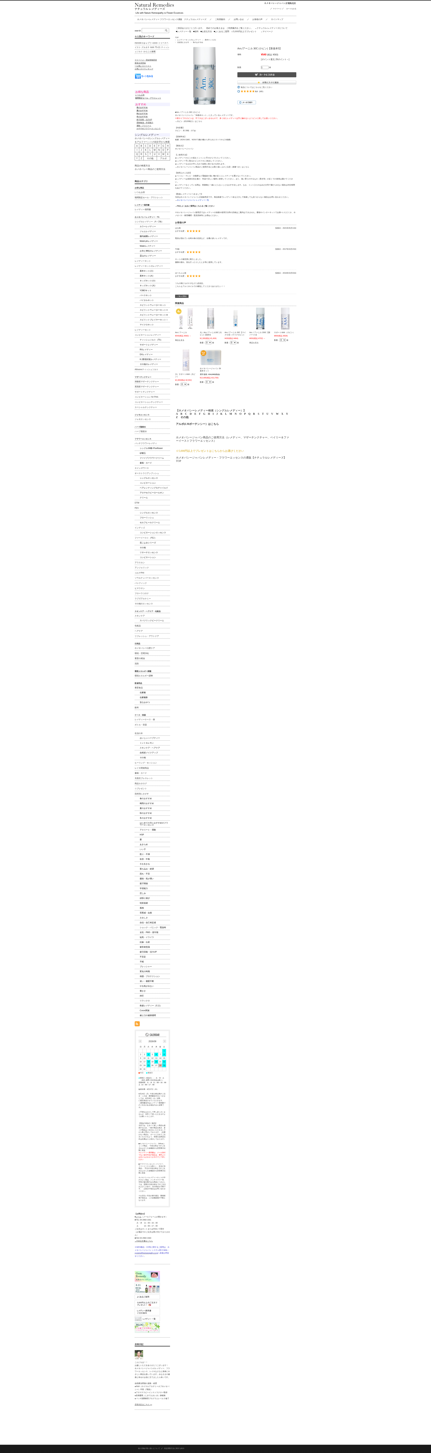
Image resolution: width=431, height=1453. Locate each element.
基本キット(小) (210, 40)
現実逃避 (144, 903)
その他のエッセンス (144, 603)
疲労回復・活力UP (144, 120)
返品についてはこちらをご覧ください (256, 87)
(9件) (261, 91)
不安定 (143, 957)
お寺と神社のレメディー (151, 251)
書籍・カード (146, 463)
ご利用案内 (220, 19)
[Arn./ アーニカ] (186, 319)
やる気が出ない (147, 986)
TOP (177, 37)
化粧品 (138, 626)
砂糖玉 (143, 453)
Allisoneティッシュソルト (146, 369)
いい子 (143, 849)
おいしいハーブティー (150, 738)
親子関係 (144, 883)
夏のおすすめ (146, 808)
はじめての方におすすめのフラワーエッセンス (154, 824)
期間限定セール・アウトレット (149, 197)
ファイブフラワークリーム (152, 458)
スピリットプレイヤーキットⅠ (154, 320)
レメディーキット (143, 261)
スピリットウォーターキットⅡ (154, 310)
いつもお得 (139, 95)
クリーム (144, 497)
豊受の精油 (140, 658)
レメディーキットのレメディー (189, 40)
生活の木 (139, 733)
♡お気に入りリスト (143, 66)
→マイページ (267, 31)
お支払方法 (206, 31)
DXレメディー (146, 354)
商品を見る (179, 340)
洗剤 (137, 663)
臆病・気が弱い (147, 878)
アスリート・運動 (148, 830)
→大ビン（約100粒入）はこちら (188, 121)
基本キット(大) (146, 276)
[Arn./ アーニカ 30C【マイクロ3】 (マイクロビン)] (235, 319)
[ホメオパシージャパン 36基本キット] (211, 357)
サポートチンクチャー (145, 392)
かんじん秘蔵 (149, 51)
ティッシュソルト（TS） (151, 340)
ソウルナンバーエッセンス (147, 578)
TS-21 (157, 47)
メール (138, 1217)
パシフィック (141, 583)
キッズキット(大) (147, 285)
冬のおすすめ (146, 818)
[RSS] (137, 1024)
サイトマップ (277, 19)
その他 (184, 417)
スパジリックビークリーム (152, 620)
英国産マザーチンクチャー (147, 386)
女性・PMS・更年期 (149, 932)
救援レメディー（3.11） (151, 1005)
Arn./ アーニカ (181, 332)
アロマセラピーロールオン (152, 493)
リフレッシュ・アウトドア (147, 636)
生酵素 (143, 692)
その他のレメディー (149, 364)
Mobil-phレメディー (149, 241)
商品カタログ (141, 783)
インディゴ (140, 528)
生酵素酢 (144, 697)
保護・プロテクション (150, 976)
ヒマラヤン (140, 588)
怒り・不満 (145, 854)
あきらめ (144, 844)
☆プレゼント (141, 788)
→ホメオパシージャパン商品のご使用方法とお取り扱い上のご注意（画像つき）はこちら (212, 167)
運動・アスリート (144, 126)
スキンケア (140, 616)
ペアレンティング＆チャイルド (154, 488)
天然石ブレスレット (144, 778)
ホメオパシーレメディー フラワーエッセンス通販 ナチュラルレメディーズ (171, 19)
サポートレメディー (149, 345)
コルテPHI (139, 573)
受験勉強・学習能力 (145, 123)
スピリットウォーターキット (153, 305)
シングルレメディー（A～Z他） (149, 221)
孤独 (142, 908)
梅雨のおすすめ (147, 803)
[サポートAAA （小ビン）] (285, 319)
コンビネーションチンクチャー (149, 402)
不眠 (142, 961)
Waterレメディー (147, 246)
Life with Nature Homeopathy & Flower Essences (159, 13)
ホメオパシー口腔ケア (145, 648)
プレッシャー (146, 966)
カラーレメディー (148, 226)
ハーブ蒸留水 (141, 431)
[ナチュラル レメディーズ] (154, 5)
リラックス (145, 1001)
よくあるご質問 (221, 31)
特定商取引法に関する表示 (174, 1448)
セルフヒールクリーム (150, 522)
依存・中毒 (145, 859)
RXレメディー (146, 349)
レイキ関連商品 (142, 768)
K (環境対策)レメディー (150, 359)
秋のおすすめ (198, 42)
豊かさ (143, 991)
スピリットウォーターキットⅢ (154, 315)
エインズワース (142, 468)
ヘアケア (139, 631)
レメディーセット (143, 330)
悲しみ (143, 893)
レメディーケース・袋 (145, 719)
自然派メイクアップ (149, 753)
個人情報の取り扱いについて (149, 1448)
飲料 (137, 707)
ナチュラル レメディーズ (150, 8)
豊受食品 (139, 688)
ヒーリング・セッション (146, 763)
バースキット (146, 295)
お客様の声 (257, 19)
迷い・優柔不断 (147, 981)
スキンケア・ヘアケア (150, 748)
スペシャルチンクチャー (146, 407)
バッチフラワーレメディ (146, 443)
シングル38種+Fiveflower (151, 448)
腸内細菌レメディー (149, 236)
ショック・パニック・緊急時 (153, 927)
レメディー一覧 (184, 31)
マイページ (277, 9)
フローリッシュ (147, 517)
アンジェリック (142, 567)
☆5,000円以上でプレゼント (244, 31)
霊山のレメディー (148, 256)
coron (155, 43)
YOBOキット (146, 290)
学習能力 (144, 888)
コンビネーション (148, 483)
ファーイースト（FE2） (146, 538)
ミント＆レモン (147, 743)
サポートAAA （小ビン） (284, 332)
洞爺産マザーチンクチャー (147, 381)
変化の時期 (145, 971)
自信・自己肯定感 (148, 922)
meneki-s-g (140, 43)
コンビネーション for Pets (146, 397)
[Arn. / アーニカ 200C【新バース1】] (260, 319)
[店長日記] (139, 1358)
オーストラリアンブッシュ (147, 473)
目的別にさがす (183, 42)
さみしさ (144, 918)
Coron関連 (145, 1010)
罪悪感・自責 (146, 913)
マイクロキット (147, 324)
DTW (137, 503)
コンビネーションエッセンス (153, 532)
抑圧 (142, 996)
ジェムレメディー (148, 231)
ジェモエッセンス (143, 419)
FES (137, 508)
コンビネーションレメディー (148, 335)
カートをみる (292, 9)
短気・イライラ (147, 937)
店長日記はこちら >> (143, 1404)
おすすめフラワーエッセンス (149, 128)
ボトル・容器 (141, 725)
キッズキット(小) (147, 281)
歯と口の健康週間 (148, 1015)
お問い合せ (239, 19)
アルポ (163, 158)
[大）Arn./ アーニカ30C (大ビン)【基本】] (211, 319)
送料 (195, 31)
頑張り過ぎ (145, 898)
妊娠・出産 (145, 942)
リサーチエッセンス (149, 552)
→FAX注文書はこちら (144, 1241)
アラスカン (140, 562)
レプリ (149, 43)
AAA (152, 47)
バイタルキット (147, 300)
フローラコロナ (142, 593)
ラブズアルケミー (143, 598)
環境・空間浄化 (142, 653)
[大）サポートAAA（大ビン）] (186, 360)
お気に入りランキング (144, 69)
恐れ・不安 (145, 874)
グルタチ (145, 47)
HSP (142, 835)
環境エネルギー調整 (144, 676)
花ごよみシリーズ (148, 543)
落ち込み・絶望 (147, 869)
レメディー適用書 (143, 209)
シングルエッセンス (149, 478)
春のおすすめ (146, 798)
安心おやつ (145, 702)
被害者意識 (145, 947)
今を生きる (145, 864)
